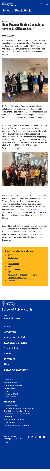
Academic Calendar (10, 382)
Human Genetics (14, 269)
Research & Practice (15, 342)
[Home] (25, 5)
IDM (9, 272)
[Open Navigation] (46, 4)
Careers (8, 353)
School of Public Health (17, 10)
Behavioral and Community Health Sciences (18, 408)
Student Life (11, 348)
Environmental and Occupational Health (17, 414)
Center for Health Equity (17, 277)
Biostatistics (13, 258)
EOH (9, 260)
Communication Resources (13, 385)
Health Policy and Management (14, 419)
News (10, 21)
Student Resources (10, 397)
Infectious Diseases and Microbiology (16, 425)
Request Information (12, 318)
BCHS (10, 255)
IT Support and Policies (11, 394)
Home (4, 21)
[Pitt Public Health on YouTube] (40, 437)
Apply (6, 315)
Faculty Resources (10, 388)
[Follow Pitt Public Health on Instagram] (36, 437)
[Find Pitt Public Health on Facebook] (28, 437)
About (7, 326)
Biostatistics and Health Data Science (16, 411)
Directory (9, 358)
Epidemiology (13, 263)
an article (36, 209)
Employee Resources (16, 369)
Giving (6, 391)
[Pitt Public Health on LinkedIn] (32, 437)
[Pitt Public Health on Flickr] (44, 437)
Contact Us (7, 442)
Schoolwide (12, 280)
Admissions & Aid (14, 337)
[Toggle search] (42, 4)
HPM (10, 266)
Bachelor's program (10, 405)
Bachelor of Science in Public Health (22, 275)
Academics (10, 332)
